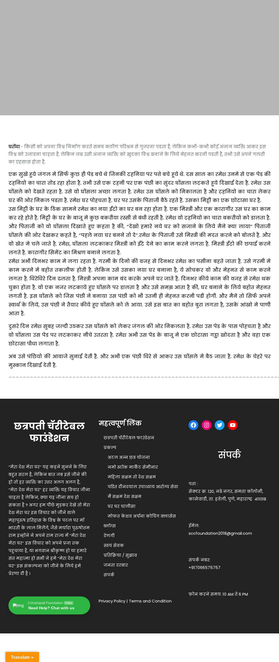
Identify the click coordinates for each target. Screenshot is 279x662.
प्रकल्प (110, 447)
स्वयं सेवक (114, 545)
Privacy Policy (112, 601)
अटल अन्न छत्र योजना (129, 457)
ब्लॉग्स (110, 526)
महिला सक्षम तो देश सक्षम (132, 477)
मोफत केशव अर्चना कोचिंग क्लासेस (142, 516)
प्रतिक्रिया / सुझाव (120, 555)
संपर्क (109, 575)
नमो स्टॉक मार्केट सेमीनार (133, 467)
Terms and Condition (150, 601)
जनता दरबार (116, 565)
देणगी (109, 536)
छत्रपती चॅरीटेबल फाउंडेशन (129, 438)
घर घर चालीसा (121, 506)
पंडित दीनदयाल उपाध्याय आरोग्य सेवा (143, 487)
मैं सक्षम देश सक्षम (124, 496)
